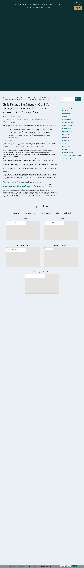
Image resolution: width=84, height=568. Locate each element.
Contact (60, 4)
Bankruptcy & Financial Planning (69, 109)
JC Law (17, 4)
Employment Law (67, 128)
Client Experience (67, 122)
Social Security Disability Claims (71, 155)
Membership (40, 7)
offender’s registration (34, 143)
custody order (23, 175)
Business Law (66, 113)
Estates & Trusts (67, 131)
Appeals (64, 106)
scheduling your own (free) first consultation (16, 186)
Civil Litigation (66, 119)
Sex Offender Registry (40, 97)
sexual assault (44, 158)
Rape (36, 158)
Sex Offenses (29, 97)
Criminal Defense (19, 97)
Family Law (65, 134)
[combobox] (68, 99)
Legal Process (66, 146)
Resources (11, 97)
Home (5, 97)
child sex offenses (29, 158)
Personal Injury (66, 149)
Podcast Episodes (67, 152)
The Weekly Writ (67, 158)
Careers (52, 4)
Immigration (65, 140)
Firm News (65, 137)
